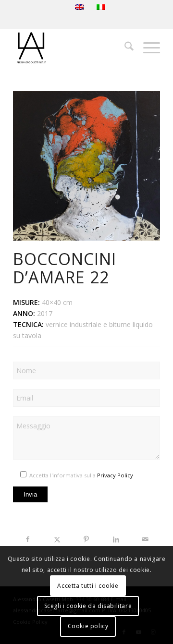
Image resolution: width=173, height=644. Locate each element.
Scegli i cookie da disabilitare (88, 606)
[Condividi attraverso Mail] (145, 539)
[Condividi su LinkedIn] (116, 539)
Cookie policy (88, 626)
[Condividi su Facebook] (27, 539)
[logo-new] (72, 47)
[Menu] (147, 47)
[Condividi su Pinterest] (86, 539)
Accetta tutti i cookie (87, 586)
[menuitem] (124, 47)
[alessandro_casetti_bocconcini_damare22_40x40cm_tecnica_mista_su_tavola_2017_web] (86, 166)
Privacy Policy (115, 475)
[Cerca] (124, 47)
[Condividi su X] (57, 539)
